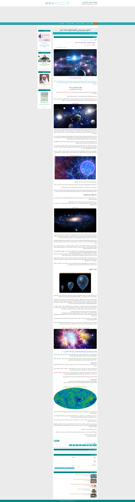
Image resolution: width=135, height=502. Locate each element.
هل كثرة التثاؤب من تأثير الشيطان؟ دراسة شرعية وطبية (80, 484)
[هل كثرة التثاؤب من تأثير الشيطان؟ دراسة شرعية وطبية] (93, 486)
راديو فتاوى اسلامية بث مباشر (44, 84)
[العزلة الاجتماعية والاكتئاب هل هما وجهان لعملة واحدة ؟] (93, 495)
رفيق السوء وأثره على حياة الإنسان (84, 489)
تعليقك (73, 457)
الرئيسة (95, 23)
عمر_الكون (84, 445)
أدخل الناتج (94, 465)
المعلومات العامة (91, 33)
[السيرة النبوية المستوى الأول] (44, 97)
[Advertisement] (67, 14)
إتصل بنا (61, 23)
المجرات (71, 445)
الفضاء (77, 445)
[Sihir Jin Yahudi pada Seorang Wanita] (44, 37)
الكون (90, 445)
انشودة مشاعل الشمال (44, 62)
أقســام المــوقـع (89, 23)
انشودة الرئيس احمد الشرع (64, 27)
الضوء (80, 445)
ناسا (87, 445)
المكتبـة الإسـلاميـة (79, 23)
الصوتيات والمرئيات (69, 23)
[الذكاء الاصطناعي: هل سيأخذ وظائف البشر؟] (93, 476)
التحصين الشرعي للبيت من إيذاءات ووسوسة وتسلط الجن (43, 27)
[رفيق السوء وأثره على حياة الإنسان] (93, 491)
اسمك (95, 457)
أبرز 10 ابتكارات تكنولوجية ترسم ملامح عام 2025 (81, 479)
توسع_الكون (94, 445)
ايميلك (94, 461)
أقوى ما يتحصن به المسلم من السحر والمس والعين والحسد (85, 27)
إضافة (64, 468)
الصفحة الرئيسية (91, 40)
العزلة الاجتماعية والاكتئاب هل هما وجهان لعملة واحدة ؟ (80, 493)
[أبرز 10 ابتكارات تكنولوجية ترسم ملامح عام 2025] (93, 481)
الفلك (74, 445)
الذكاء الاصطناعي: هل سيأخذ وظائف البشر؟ (82, 474)
